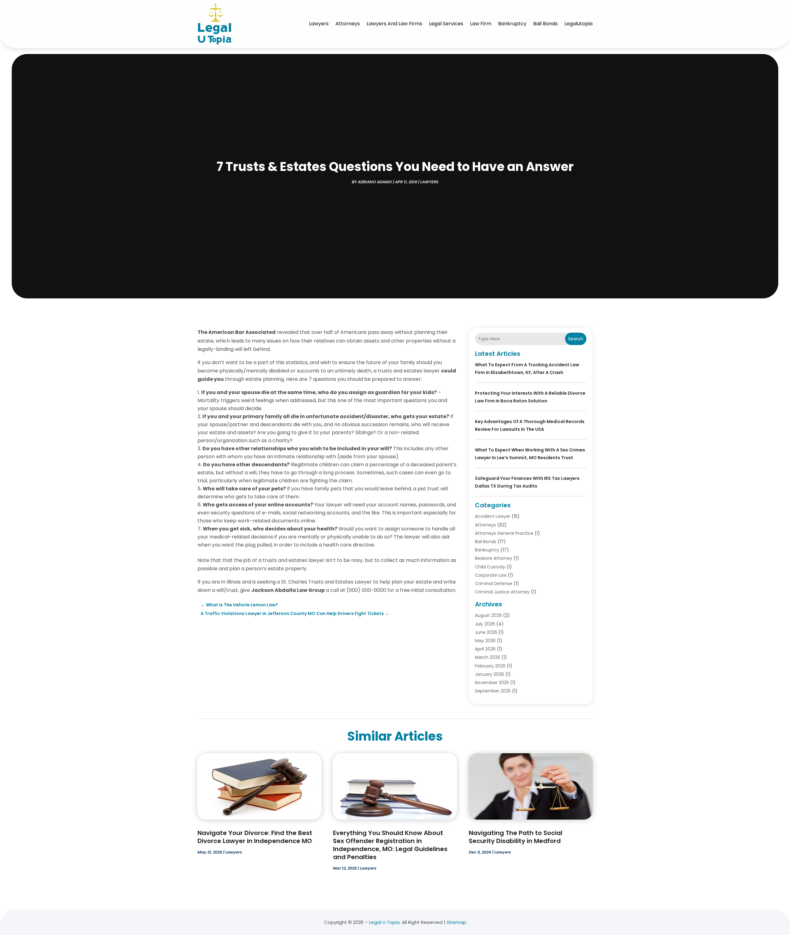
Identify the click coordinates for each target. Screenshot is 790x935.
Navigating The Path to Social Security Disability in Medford (515, 837)
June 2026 (486, 632)
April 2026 (485, 649)
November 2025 (492, 682)
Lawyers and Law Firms (394, 23)
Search (575, 339)
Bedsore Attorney (493, 558)
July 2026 (485, 624)
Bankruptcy (512, 23)
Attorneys (347, 23)
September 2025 (493, 691)
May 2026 (485, 641)
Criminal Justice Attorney (502, 592)
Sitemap (456, 922)
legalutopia (578, 23)
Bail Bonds (545, 23)
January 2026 (489, 674)
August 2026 (488, 615)
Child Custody (490, 567)
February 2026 (490, 666)
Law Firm (480, 23)
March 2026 (487, 657)
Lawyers (319, 23)
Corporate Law (490, 575)
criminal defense (493, 583)
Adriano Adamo (375, 182)
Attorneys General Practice (504, 533)
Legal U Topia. (385, 922)
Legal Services (446, 23)
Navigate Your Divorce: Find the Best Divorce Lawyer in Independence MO (255, 837)
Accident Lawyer (492, 516)
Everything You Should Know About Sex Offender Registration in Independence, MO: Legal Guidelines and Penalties (390, 845)
